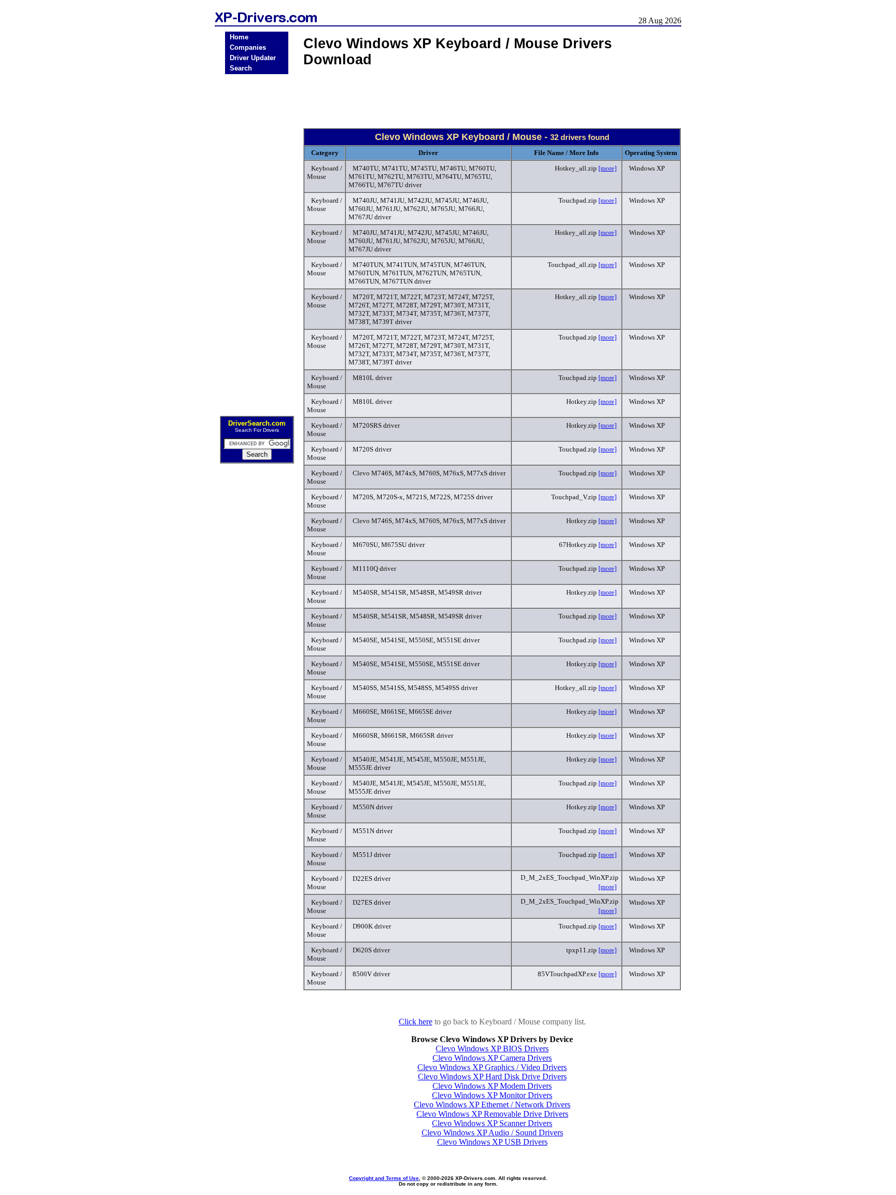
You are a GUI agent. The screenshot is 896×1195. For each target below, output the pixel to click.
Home (239, 37)
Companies (248, 47)
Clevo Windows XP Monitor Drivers (492, 1095)
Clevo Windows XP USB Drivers (492, 1141)
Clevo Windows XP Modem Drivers (492, 1085)
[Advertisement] (256, 241)
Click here (415, 1021)
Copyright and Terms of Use (384, 1178)
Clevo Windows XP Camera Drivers (492, 1057)
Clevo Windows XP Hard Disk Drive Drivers (492, 1076)
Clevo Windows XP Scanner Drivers (492, 1123)
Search (241, 68)
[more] (607, 168)
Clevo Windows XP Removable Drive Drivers (492, 1113)
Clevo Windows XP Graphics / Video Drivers (492, 1067)
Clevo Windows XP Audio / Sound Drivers (492, 1132)
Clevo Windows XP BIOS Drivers (492, 1048)
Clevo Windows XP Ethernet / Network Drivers (492, 1104)
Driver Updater (253, 58)
